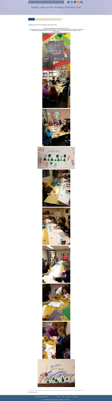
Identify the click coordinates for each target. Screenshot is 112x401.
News (35, 2)
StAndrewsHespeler (42, 19)
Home (30, 2)
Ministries (40, 2)
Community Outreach (50, 2)
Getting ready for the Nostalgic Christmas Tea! (42, 25)
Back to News (31, 19)
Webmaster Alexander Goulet (52, 399)
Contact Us (60, 2)
